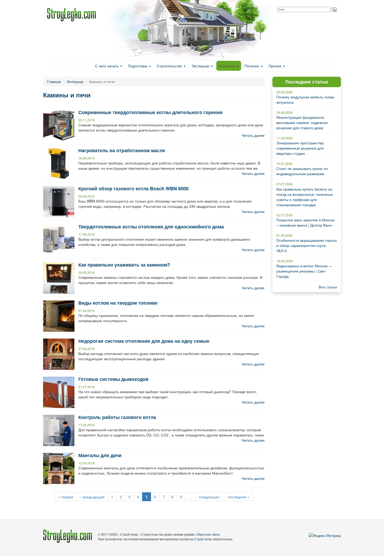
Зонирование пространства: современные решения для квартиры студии (300, 148)
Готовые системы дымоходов (113, 379)
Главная (54, 81)
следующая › (210, 496)
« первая (65, 496)
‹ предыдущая (92, 496)
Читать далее (253, 135)
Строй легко (203, 539)
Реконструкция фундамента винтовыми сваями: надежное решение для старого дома (302, 122)
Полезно (252, 65)
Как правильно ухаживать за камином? (124, 264)
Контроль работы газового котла (117, 417)
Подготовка (138, 65)
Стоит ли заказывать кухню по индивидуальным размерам (302, 171)
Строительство (170, 65)
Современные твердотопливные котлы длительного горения (150, 112)
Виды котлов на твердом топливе (118, 302)
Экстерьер (200, 65)
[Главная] (73, 14)
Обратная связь (208, 534)
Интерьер (227, 65)
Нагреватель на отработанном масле (121, 150)
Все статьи (328, 286)
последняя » (238, 496)
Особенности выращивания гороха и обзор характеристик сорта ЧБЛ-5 (306, 245)
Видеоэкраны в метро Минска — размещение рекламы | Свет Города (304, 271)
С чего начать (107, 65)
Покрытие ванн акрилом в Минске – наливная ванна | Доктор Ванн (305, 222)
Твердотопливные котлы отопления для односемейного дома (151, 226)
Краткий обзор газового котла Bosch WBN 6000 (133, 188)
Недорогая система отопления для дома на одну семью (143, 341)
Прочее (275, 65)
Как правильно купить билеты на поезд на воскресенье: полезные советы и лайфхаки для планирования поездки (304, 196)
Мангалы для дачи (99, 455)
